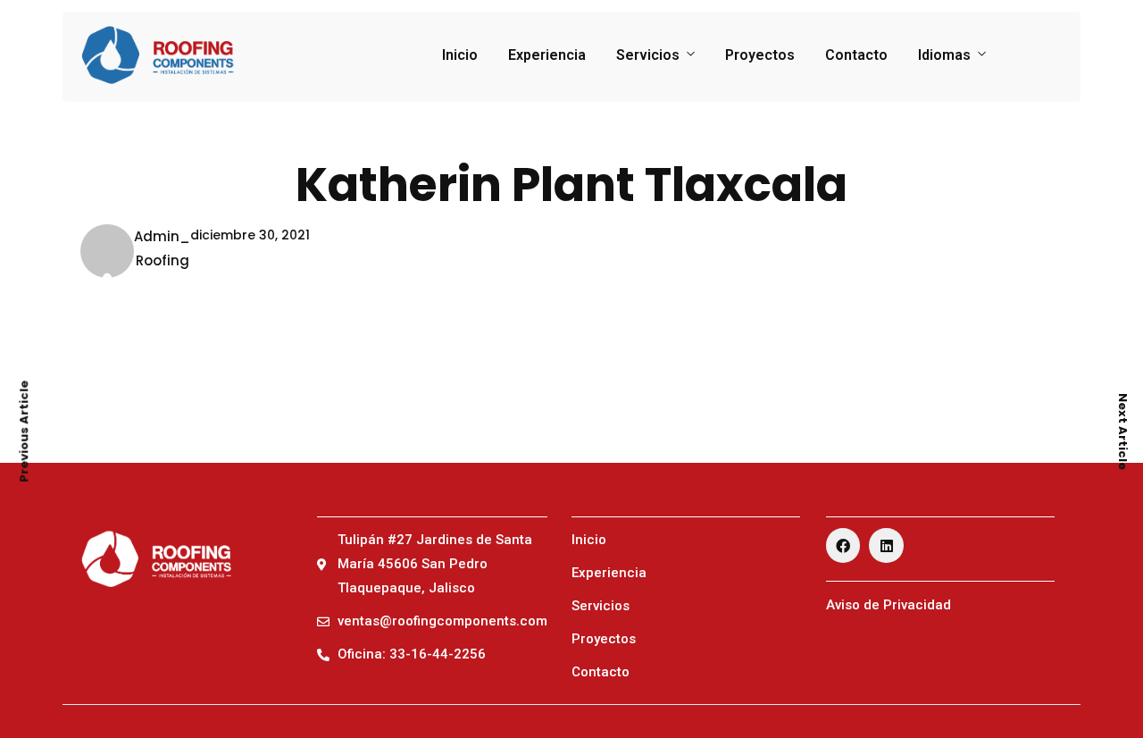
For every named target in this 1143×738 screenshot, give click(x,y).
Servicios (648, 54)
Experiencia (547, 54)
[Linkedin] (886, 545)
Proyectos (760, 54)
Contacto (856, 54)
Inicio (460, 54)
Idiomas (944, 54)
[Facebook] (843, 545)
